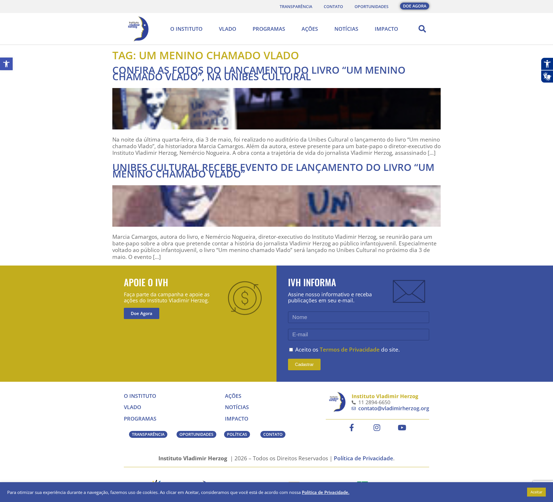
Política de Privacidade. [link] (325, 492)
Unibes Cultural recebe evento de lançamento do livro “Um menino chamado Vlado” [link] (273, 170)
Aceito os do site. (347, 349)
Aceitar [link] (536, 492)
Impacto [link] (386, 28)
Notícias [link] (346, 28)
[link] (6, 64)
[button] (422, 29)
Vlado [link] (227, 28)
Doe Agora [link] (141, 313)
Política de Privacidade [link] (363, 458)
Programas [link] (269, 28)
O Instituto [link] (186, 28)
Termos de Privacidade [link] (350, 349)
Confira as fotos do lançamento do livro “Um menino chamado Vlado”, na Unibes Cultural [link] (259, 73)
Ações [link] (310, 28)
